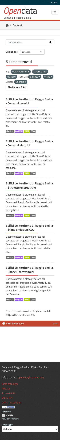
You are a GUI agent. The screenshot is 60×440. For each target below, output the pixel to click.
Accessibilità (8, 393)
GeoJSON (19, 131)
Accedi (53, 2)
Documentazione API (24, 315)
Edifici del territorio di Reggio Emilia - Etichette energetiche (29, 185)
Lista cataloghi (10, 384)
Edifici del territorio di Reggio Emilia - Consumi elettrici (29, 143)
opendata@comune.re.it (31, 377)
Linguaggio (7, 424)
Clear (55, 323)
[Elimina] (28, 71)
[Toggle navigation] (55, 12)
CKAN (7, 415)
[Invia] (50, 42)
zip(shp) (9, 131)
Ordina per (11, 52)
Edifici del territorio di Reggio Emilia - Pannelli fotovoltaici (29, 269)
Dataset (17, 25)
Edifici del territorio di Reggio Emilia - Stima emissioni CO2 (29, 227)
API (7, 315)
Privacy (6, 388)
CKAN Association (11, 402)
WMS (26, 131)
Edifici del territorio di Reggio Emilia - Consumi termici (29, 101)
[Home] (7, 25)
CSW (33, 131)
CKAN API (7, 398)
